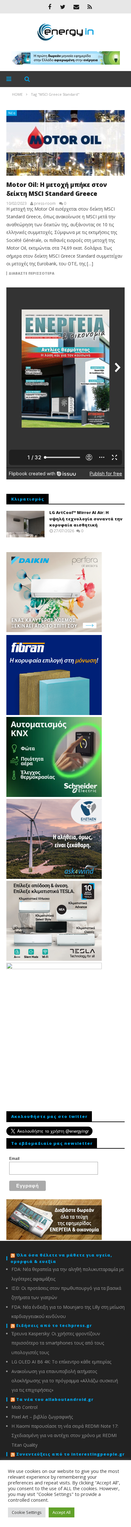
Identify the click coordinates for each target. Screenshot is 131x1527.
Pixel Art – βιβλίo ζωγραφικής (42, 1417)
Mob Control (24, 1407)
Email (14, 1158)
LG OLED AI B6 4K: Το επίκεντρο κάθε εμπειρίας (61, 1362)
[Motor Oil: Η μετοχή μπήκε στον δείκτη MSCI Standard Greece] (65, 143)
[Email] (76, 6)
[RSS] (89, 6)
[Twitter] (63, 6)
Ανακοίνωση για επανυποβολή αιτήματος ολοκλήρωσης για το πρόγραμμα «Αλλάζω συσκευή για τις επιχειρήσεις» (64, 1380)
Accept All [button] (61, 1512)
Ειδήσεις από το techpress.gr (54, 1325)
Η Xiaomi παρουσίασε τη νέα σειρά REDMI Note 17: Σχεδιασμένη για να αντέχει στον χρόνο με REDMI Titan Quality (64, 1435)
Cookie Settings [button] (27, 1512)
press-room (45, 203)
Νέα (12, 112)
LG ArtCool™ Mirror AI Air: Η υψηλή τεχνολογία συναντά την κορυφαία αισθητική (85, 519)
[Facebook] (49, 6)
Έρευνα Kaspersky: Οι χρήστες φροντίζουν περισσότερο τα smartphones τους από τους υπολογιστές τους (57, 1342)
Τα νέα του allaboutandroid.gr (54, 1399)
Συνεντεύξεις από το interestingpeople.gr (70, 1454)
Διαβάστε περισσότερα (31, 273)
